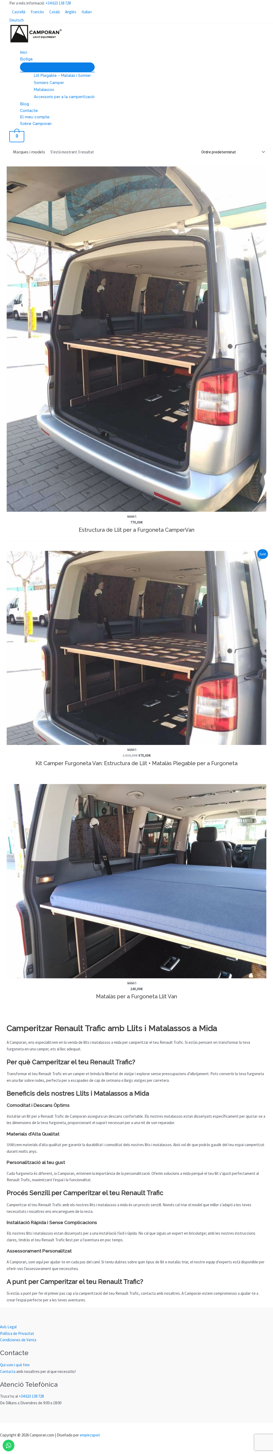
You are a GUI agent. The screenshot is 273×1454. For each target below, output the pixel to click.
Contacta (7, 1371)
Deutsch (16, 20)
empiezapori (90, 1435)
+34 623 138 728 (58, 3)
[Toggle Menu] (57, 67)
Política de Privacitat (17, 1333)
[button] (35, 59)
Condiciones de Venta (18, 1339)
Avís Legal (8, 1326)
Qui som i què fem (15, 1364)
